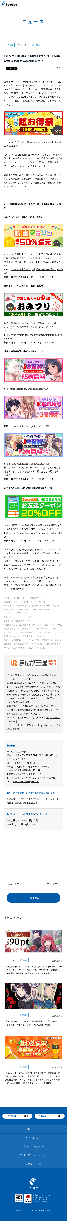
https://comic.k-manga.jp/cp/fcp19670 (30, 426)
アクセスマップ (33, 1163)
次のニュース (52, 883)
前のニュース (14, 883)
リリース (22, 44)
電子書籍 (36, 44)
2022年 (9, 44)
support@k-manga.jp (26, 802)
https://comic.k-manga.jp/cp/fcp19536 (30, 463)
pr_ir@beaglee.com (25, 824)
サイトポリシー (33, 1137)
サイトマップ (33, 1129)
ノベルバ (42, 1116)
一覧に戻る (33, 897)
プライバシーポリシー (33, 1146)
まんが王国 (11, 1116)
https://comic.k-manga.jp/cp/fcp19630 (29, 388)
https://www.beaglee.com (26, 781)
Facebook (30, 1116)
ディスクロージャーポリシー (33, 1154)
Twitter (27, 1116)
